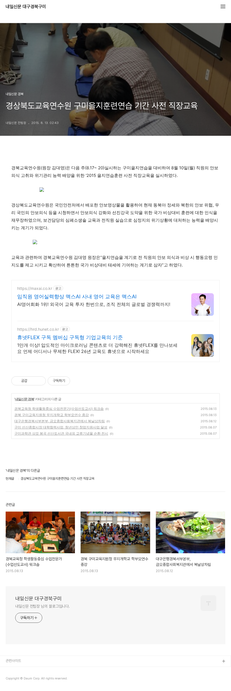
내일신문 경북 (24, 399)
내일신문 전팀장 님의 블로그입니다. (42, 606)
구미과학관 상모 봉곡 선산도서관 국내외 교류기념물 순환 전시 (61, 433)
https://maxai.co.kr (34, 288)
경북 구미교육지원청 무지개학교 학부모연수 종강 (51, 415)
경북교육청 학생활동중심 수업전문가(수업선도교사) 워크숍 (59, 408)
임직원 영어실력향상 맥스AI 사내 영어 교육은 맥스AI (77, 296)
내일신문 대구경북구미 (26, 6)
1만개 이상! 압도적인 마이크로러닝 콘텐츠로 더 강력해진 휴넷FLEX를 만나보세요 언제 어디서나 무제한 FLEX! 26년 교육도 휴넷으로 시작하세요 (97, 348)
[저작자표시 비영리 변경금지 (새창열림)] (77, 381)
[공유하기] (32, 381)
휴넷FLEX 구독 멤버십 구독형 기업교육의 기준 (70, 337)
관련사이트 (13, 661)
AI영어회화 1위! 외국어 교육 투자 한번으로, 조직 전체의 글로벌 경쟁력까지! (93, 304)
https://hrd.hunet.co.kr (38, 329)
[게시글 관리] (39, 381)
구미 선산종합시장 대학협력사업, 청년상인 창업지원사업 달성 (60, 427)
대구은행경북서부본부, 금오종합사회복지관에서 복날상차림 (59, 421)
